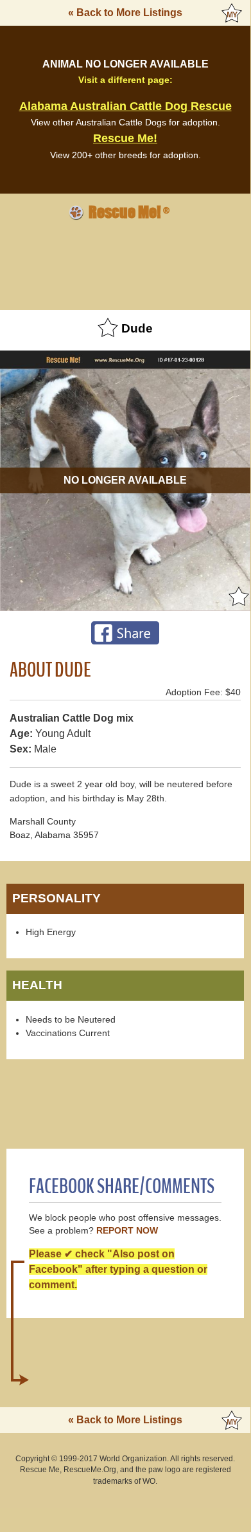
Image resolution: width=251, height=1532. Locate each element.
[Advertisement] (125, 263)
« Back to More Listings (125, 12)
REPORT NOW (127, 1231)
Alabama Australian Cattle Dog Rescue (125, 106)
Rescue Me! (125, 138)
